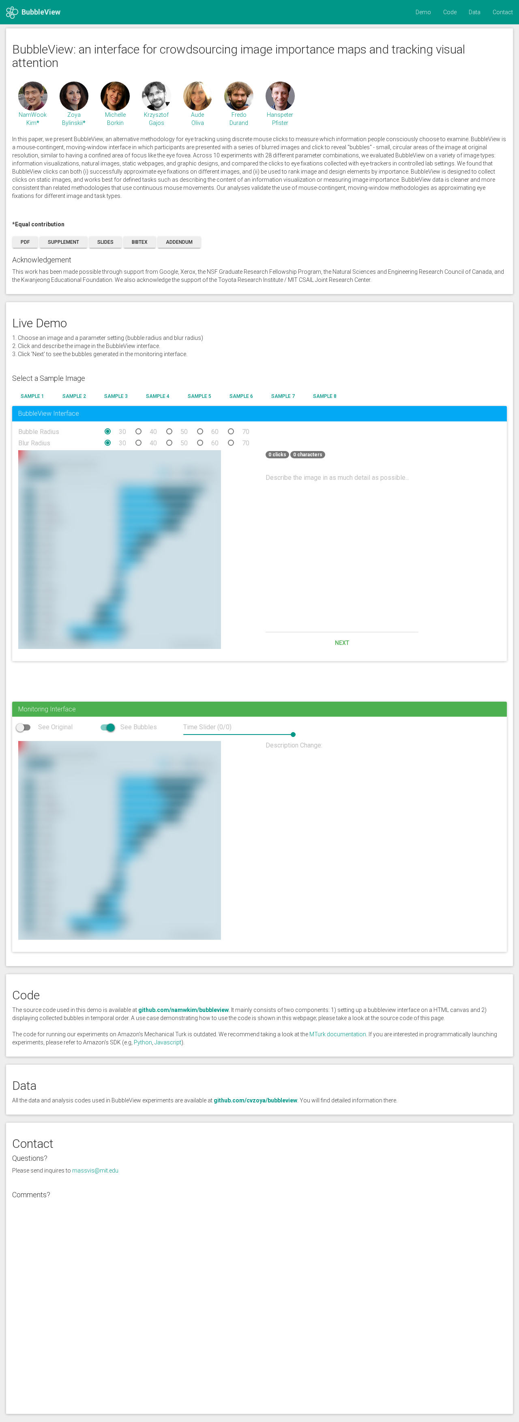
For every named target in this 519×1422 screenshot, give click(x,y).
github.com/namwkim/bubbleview (183, 1010)
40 (153, 432)
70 (245, 432)
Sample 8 (325, 396)
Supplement (63, 242)
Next (342, 643)
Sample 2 (74, 396)
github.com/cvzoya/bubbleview (255, 1100)
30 (122, 432)
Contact (503, 12)
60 (215, 432)
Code (450, 12)
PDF (25, 242)
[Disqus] (259, 1304)
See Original (54, 727)
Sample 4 (157, 396)
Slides (105, 242)
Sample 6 (241, 396)
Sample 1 (32, 396)
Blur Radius (34, 443)
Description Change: (294, 745)
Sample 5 (199, 396)
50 (184, 432)
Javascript (167, 1042)
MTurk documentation (337, 1034)
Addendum (179, 242)
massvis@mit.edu (95, 1170)
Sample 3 (116, 396)
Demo (423, 12)
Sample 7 (283, 396)
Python (143, 1042)
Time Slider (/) (207, 727)
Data (474, 12)
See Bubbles (138, 727)
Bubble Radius (38, 432)
